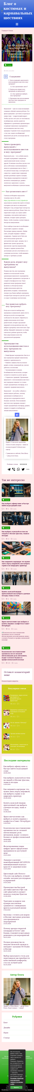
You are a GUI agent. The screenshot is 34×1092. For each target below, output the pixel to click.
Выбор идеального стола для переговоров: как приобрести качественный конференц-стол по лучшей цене (17, 959)
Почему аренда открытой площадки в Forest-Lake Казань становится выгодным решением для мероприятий (17, 931)
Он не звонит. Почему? (18, 722)
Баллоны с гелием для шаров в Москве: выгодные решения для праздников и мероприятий (17, 918)
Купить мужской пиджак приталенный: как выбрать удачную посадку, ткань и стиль (15, 806)
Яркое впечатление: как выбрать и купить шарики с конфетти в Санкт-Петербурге (17, 818)
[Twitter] (23, 469)
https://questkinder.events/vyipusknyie (16, 200)
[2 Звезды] (22, 464)
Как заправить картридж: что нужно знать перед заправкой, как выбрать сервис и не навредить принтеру (17, 792)
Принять (16, 1087)
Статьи (7, 1038)
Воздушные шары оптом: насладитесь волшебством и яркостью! (19, 697)
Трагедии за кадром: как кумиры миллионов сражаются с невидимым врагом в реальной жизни (15, 904)
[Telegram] (9, 469)
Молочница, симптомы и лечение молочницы (19, 745)
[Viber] (14, 469)
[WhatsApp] (18, 469)
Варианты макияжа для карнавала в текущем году (18, 711)
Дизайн (7, 1027)
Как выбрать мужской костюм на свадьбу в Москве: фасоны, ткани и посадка (17, 780)
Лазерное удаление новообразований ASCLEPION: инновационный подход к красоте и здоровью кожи (17, 863)
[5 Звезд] (26, 464)
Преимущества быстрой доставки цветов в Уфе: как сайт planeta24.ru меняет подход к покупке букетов (15, 890)
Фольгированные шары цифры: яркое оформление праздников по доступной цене (16, 849)
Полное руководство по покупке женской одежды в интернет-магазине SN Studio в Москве (17, 945)
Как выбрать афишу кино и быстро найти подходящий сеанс (16, 768)
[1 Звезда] (20, 464)
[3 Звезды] (23, 464)
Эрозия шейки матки (17, 733)
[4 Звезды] (25, 464)
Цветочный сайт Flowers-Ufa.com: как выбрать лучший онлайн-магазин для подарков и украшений (17, 877)
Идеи (6, 1032)
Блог (6, 1022)
